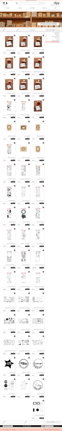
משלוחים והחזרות (46, 429)
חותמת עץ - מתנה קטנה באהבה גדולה (39, 71)
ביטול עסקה (7, 429)
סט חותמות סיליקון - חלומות (25, 264)
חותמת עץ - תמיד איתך (12, 372)
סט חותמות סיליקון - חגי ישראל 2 (25, 243)
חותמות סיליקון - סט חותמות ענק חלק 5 (39, 307)
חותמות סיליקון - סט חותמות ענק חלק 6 (39, 329)
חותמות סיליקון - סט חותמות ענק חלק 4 (24, 350)
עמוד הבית (58, 10)
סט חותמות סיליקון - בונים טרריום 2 (39, 286)
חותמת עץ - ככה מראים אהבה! (25, 71)
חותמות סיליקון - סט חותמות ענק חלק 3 (24, 307)
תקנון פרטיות (13, 429)
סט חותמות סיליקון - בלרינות (11, 286)
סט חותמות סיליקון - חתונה (26, 200)
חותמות (51, 10)
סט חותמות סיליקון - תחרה (26, 221)
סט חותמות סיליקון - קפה (12, 221)
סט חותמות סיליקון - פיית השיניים (39, 264)
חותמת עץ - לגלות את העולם (25, 372)
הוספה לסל (41, 74)
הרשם (42, 426)
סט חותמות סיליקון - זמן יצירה (40, 221)
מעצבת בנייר (54, 10)
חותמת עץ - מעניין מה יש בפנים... (10, 50)
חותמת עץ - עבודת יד (12, 71)
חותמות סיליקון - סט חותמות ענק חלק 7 (10, 307)
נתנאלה (42, 51)
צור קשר (4, 429)
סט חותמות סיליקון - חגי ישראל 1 (11, 243)
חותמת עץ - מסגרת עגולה (40, 157)
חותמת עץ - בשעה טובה (41, 372)
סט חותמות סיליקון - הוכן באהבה (39, 415)
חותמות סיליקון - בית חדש (11, 329)
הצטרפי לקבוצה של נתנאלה (7, 426)
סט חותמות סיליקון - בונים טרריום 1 (24, 286)
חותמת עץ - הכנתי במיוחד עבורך (25, 50)
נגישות (10, 429)
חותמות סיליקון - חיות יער (40, 350)
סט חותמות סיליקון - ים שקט (11, 157)
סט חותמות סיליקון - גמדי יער (40, 200)
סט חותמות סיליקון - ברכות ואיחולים (24, 114)
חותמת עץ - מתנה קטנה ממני (40, 114)
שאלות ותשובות (52, 429)
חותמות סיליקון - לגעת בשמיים (25, 329)
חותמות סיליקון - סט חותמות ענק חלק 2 (10, 350)
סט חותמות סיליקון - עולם (12, 200)
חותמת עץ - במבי (27, 393)
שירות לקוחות (57, 429)
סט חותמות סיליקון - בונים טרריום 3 (10, 264)
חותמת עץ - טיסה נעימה (40, 393)
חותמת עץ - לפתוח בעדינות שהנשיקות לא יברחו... (38, 50)
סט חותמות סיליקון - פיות (40, 243)
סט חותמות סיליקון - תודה (11, 393)
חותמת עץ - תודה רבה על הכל (25, 157)
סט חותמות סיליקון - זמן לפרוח (11, 114)
